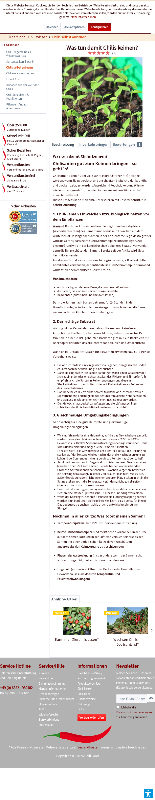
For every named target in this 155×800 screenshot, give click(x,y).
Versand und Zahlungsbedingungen (53, 680)
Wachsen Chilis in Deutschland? (127, 642)
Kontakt (44, 673)
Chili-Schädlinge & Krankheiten (17, 96)
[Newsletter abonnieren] (151, 698)
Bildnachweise (87, 699)
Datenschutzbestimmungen (134, 712)
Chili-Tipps (84, 694)
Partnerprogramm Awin (92, 678)
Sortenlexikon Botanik (20, 61)
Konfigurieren (99, 27)
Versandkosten (88, 747)
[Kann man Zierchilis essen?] (76, 621)
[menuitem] (37, 37)
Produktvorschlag (89, 683)
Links (81, 709)
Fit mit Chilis (14, 79)
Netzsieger (85, 704)
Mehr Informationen (83, 17)
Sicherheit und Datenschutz (56, 699)
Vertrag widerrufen (92, 717)
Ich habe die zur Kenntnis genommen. (134, 712)
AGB (41, 709)
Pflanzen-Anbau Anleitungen (16, 106)
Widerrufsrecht (48, 714)
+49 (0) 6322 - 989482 (16, 687)
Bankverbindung (49, 719)
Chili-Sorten (85, 688)
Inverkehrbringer (93, 144)
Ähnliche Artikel (64, 599)
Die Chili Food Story (90, 673)
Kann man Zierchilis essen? (77, 639)
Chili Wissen (11, 45)
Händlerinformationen (53, 688)
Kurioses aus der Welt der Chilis (22, 87)
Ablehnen (52, 27)
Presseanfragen (49, 694)
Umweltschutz (48, 704)
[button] (148, 793)
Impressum (46, 725)
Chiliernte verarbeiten (20, 73)
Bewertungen (126, 144)
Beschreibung (62, 144)
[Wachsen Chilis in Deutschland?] (127, 621)
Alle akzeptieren (74, 27)
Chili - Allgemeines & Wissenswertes (18, 54)
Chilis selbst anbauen (19, 67)
